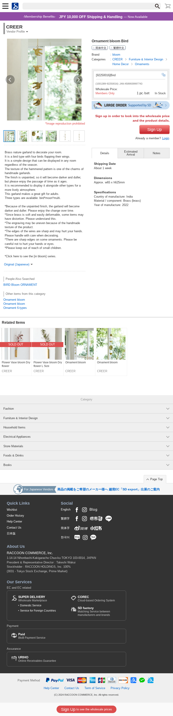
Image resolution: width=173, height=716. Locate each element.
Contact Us (14, 527)
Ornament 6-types (15, 308)
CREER (117, 59)
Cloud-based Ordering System (96, 598)
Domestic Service (30, 605)
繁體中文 (118, 48)
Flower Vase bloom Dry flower (16, 364)
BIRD (6, 284)
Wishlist (12, 509)
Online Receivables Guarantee (37, 658)
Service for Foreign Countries (38, 610)
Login (165, 138)
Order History (15, 515)
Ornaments (142, 64)
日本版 (11, 533)
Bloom (15, 284)
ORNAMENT (28, 284)
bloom (116, 54)
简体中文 (101, 48)
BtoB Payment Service (32, 635)
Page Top (156, 479)
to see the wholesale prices (86, 709)
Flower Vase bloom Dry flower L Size (48, 364)
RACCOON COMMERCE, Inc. (30, 553)
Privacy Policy (120, 688)
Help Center (14, 521)
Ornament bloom (14, 299)
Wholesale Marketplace (32, 598)
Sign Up (154, 129)
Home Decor (121, 64)
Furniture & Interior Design (146, 59)
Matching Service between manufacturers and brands (94, 611)
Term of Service (94, 688)
